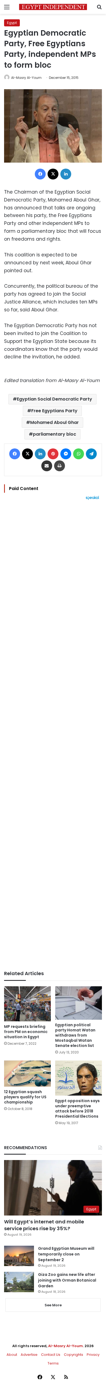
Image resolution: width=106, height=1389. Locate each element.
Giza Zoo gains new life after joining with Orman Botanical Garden (67, 1280)
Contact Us (50, 1354)
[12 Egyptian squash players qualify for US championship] (27, 1073)
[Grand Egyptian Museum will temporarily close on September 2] (19, 1256)
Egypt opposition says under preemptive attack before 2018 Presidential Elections (77, 1108)
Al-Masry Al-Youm (26, 77)
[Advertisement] (53, 735)
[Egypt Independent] (53, 7)
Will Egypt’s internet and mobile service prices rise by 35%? (44, 1225)
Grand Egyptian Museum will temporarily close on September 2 (66, 1254)
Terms (53, 1363)
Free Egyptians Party (54, 411)
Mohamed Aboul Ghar (54, 422)
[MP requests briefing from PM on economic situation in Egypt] (27, 1003)
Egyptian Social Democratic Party (54, 399)
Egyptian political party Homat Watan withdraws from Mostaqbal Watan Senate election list (75, 1035)
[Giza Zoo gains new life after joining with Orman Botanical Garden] (19, 1282)
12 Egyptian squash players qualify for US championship (25, 1097)
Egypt (12, 22)
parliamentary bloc (54, 434)
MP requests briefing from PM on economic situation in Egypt (26, 1032)
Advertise (29, 1354)
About (12, 1354)
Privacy (93, 1354)
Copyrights (73, 1354)
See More (53, 1305)
